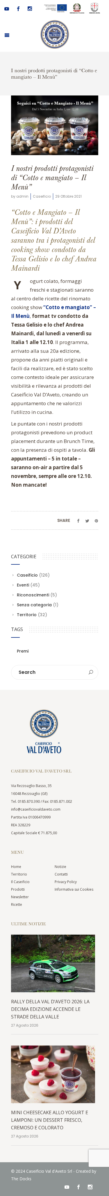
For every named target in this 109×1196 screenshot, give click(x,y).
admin (22, 196)
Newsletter (20, 896)
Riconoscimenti (33, 595)
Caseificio (42, 196)
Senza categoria (34, 605)
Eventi (23, 585)
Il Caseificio (20, 881)
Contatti (61, 874)
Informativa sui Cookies (74, 889)
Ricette (16, 904)
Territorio (27, 615)
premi (22, 651)
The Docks (21, 1178)
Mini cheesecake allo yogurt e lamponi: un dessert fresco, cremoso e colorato (49, 1120)
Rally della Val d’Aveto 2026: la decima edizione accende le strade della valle (50, 1009)
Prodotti (18, 889)
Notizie (60, 866)
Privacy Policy (66, 881)
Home (16, 866)
